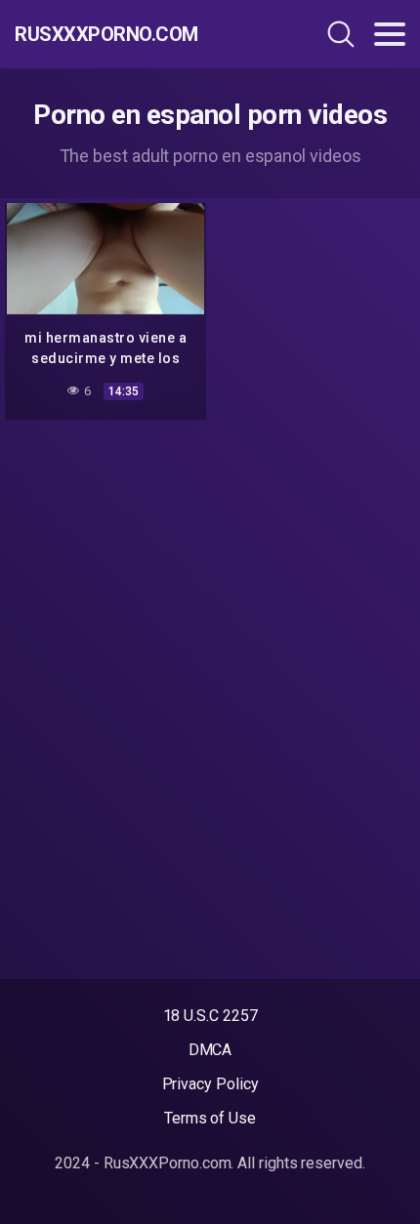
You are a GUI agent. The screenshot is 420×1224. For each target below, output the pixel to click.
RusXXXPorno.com (106, 34)
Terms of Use (210, 1118)
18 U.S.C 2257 (210, 1015)
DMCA (210, 1049)
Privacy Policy (210, 1084)
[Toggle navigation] (389, 34)
